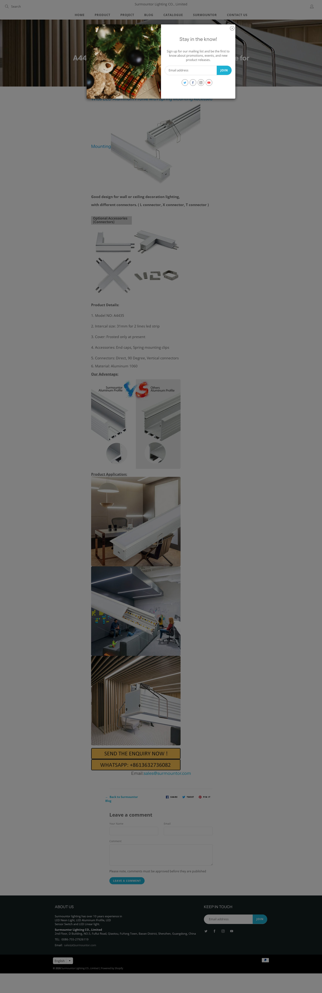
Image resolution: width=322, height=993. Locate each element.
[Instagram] (201, 82)
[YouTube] (209, 82)
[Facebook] (193, 82)
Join (224, 70)
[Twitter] (185, 82)
